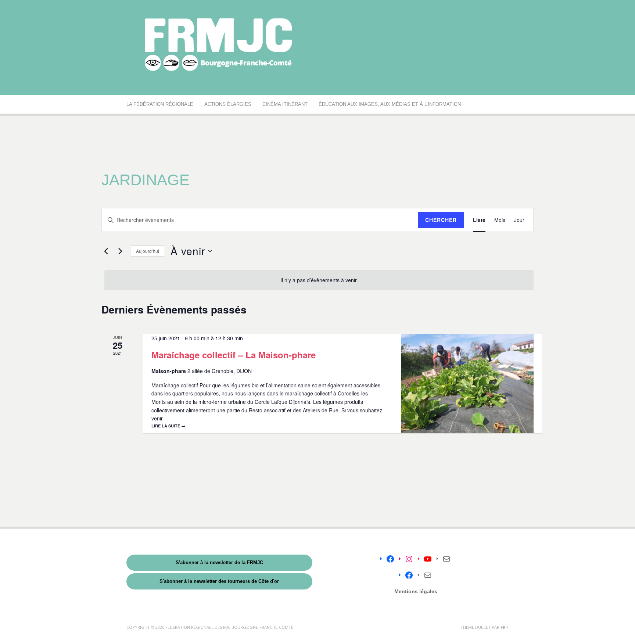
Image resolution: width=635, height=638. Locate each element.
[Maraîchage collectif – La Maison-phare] (467, 383)
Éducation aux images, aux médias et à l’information (390, 104)
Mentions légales (415, 591)
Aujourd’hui (147, 251)
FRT (505, 627)
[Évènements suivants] (120, 251)
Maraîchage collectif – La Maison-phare (233, 354)
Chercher (441, 219)
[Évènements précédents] (105, 251)
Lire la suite (168, 426)
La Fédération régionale (159, 104)
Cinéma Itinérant (285, 104)
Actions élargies (227, 104)
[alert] (319, 280)
